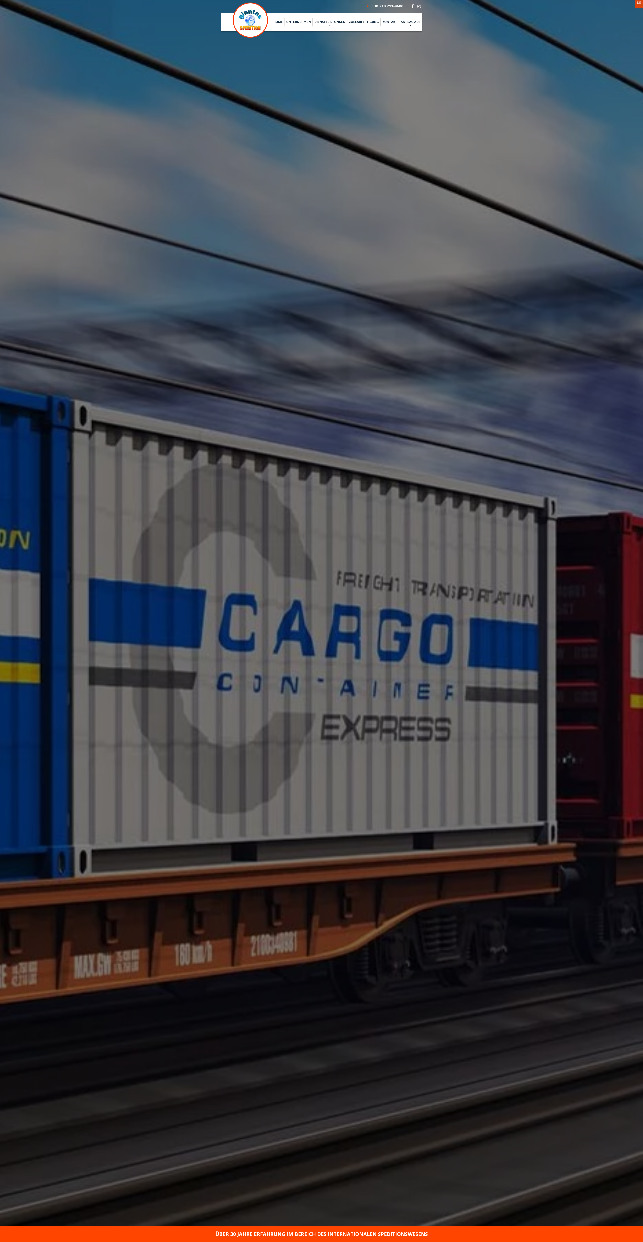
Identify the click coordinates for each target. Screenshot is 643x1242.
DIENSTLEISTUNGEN (329, 22)
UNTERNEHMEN (298, 22)
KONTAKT (389, 22)
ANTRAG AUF (410, 22)
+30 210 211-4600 (387, 5)
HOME (278, 22)
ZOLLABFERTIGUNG (364, 22)
